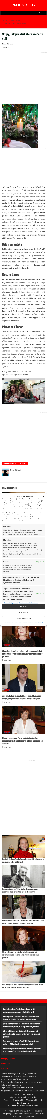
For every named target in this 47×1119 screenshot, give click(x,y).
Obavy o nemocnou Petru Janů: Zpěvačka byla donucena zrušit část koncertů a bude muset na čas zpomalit (23, 720)
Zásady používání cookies (14, 1100)
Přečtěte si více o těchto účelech (28, 603)
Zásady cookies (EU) (34, 1100)
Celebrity (7, 645)
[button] (44, 496)
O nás (23, 1094)
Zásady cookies (9, 623)
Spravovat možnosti (23, 619)
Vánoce (23, 464)
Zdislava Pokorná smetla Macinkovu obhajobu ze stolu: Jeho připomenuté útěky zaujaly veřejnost (23, 678)
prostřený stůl (10, 464)
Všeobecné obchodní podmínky (23, 1097)
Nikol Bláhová (7, 44)
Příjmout (23, 606)
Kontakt (40, 623)
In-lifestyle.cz (23, 5)
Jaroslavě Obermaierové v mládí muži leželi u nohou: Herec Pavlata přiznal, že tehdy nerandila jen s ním (23, 922)
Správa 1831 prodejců (11, 603)
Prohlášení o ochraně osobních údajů (26, 623)
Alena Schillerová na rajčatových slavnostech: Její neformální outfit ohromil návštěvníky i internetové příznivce (23, 633)
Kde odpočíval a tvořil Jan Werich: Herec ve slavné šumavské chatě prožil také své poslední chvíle (20, 890)
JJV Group (30, 1116)
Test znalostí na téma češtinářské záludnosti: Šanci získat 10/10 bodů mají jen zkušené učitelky (22, 986)
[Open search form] (40, 13)
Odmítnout (23, 613)
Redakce (15, 1094)
